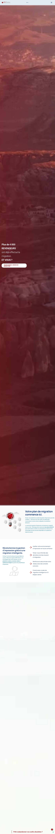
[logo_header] (6, 2)
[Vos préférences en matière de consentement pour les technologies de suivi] (53, 832)
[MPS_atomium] (52, 829)
